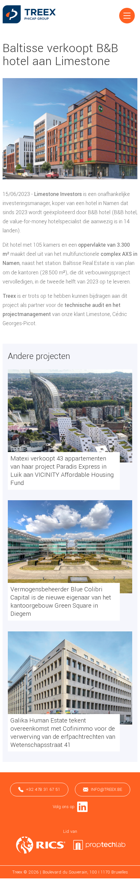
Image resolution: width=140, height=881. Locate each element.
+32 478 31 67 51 (43, 789)
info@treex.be (106, 789)
